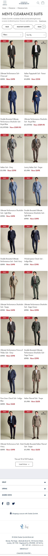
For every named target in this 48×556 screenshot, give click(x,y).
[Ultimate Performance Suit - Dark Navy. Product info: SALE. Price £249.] (12, 425)
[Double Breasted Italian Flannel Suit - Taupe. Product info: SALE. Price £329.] (36, 425)
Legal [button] (4, 488)
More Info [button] (7, 495)
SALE (7, 27)
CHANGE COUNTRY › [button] (24, 553)
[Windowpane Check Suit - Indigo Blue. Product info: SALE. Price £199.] (36, 239)
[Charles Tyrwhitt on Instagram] (8, 503)
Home (4, 8)
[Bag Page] (42, 3)
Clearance (12, 8)
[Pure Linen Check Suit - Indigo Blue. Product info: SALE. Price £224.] (12, 379)
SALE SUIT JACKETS (23, 27)
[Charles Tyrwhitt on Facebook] (2, 503)
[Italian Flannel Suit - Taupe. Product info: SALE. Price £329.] (36, 379)
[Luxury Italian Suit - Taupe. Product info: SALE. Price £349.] (36, 148)
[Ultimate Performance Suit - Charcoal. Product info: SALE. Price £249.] (12, 54)
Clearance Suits (22, 8)
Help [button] (4, 482)
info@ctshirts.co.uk (37, 545)
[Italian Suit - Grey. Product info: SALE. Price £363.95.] (12, 148)
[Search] (38, 3)
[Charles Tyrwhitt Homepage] (24, 3)
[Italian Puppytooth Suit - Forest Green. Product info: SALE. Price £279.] (36, 54)
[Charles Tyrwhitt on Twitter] (13, 503)
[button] (24, 464)
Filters (5, 34)
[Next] (44, 27)
